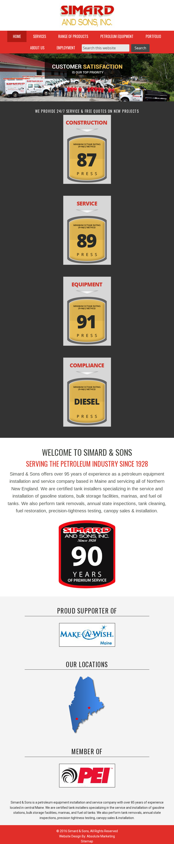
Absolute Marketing (101, 836)
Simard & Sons (87, 17)
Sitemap (87, 841)
